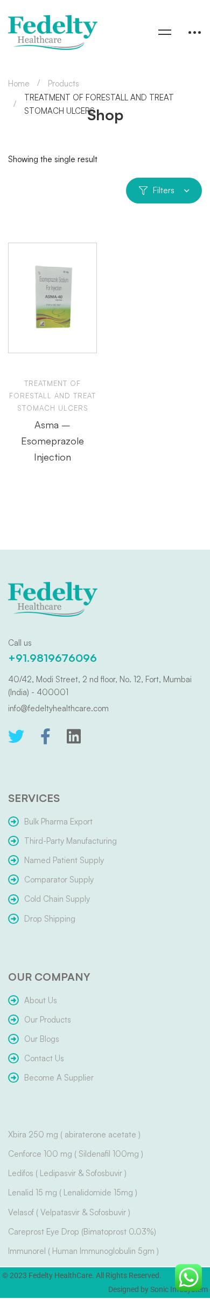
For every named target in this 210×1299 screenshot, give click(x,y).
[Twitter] (16, 736)
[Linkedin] (73, 736)
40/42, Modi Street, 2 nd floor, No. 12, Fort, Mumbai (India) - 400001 (100, 685)
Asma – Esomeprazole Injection (52, 441)
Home (19, 83)
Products (63, 83)
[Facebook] (45, 736)
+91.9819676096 (52, 658)
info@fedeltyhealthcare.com (58, 708)
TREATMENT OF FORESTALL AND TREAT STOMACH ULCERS (52, 395)
